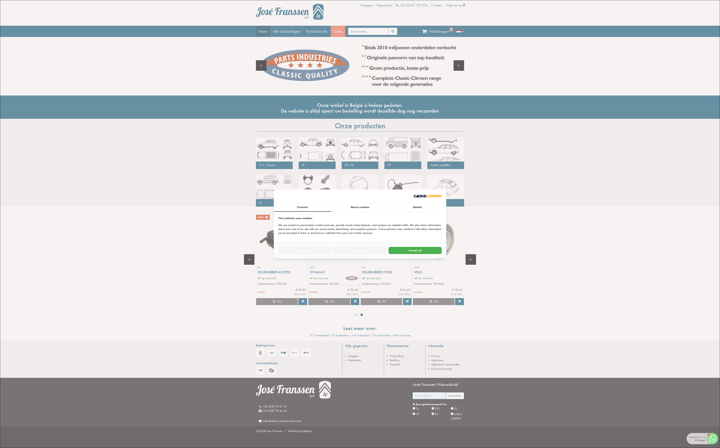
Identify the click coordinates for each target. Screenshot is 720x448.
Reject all (305, 250)
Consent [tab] (302, 207)
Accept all (415, 250)
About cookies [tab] (360, 207)
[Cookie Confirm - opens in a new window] (428, 196)
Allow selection (360, 250)
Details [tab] (417, 207)
